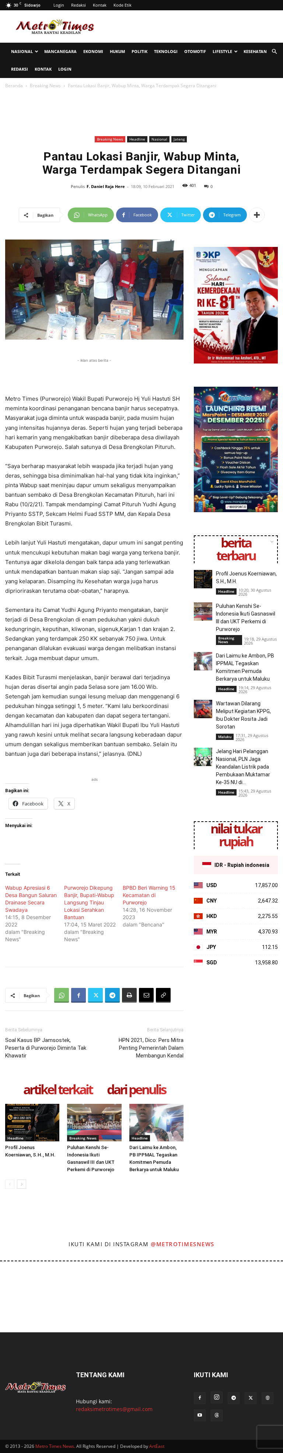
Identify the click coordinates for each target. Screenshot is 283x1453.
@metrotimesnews (182, 1244)
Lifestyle (222, 51)
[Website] (267, 1398)
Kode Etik (122, 5)
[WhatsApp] (61, 995)
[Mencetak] (129, 995)
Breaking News (45, 85)
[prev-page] (9, 1184)
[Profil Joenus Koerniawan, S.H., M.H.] (32, 1122)
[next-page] (21, 1184)
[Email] (146, 995)
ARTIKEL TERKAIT (57, 1090)
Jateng (179, 139)
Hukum (117, 51)
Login (58, 5)
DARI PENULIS (136, 1090)
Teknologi (166, 51)
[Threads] (217, 1415)
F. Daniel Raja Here (106, 186)
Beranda (14, 85)
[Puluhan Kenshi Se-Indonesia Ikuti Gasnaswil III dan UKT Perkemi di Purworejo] (94, 1122)
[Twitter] (95, 995)
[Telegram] (112, 995)
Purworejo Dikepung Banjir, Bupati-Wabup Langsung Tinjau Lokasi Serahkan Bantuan (89, 902)
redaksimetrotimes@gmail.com (114, 1409)
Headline (137, 139)
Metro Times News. (55, 1446)
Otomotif (195, 51)
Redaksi (78, 5)
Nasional (22, 51)
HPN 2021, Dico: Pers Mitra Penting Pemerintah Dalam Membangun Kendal (151, 1048)
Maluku (224, 736)
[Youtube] (200, 1415)
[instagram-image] (17, 1278)
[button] (274, 51)
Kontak (99, 5)
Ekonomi (93, 51)
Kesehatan (255, 51)
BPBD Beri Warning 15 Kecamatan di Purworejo (149, 895)
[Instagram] (217, 1397)
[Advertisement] (191, 26)
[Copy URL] (163, 995)
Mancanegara (60, 51)
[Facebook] (78, 995)
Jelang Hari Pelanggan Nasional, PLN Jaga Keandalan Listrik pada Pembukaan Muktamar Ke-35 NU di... (243, 766)
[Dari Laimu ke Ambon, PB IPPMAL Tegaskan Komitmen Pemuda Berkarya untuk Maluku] (156, 1122)
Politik (139, 51)
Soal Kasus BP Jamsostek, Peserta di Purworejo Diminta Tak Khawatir (45, 1048)
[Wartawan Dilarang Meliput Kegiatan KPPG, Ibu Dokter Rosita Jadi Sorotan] (203, 709)
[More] (257, 215)
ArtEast (156, 1446)
